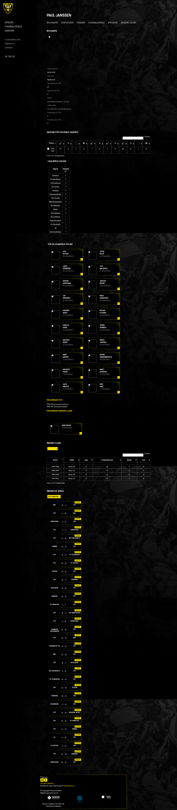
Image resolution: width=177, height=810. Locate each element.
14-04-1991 (77, 585)
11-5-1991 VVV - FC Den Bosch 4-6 (59, 109)
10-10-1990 (77, 709)
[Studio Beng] (106, 798)
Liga (86, 460)
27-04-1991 (77, 568)
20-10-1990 (77, 693)
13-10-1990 (77, 701)
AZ (55, 228)
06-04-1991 (77, 602)
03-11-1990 (77, 676)
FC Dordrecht (55, 224)
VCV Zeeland (55, 213)
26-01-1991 (77, 626)
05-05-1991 (77, 552)
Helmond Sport (55, 220)
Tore (143, 460)
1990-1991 (53, 150)
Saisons (9, 30)
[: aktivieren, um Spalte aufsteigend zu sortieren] (60, 144)
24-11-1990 (77, 660)
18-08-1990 (77, 759)
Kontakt (9, 48)
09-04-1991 (77, 593)
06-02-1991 (77, 618)
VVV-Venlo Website (46, 783)
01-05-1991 (77, 560)
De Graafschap (55, 232)
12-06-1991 (77, 502)
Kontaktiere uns (69, 786)
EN (9, 56)
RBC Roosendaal (55, 202)
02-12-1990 (77, 651)
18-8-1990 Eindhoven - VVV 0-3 (58, 102)
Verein (72, 460)
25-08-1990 (78, 751)
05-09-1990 (78, 726)
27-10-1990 (77, 685)
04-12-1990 (77, 643)
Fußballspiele (13, 26)
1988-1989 (55, 471)
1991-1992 (55, 479)
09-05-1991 (77, 543)
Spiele (129, 460)
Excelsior (55, 175)
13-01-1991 (77, 635)
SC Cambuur (55, 217)
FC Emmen (55, 187)
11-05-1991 (77, 535)
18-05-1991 (77, 527)
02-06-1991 (77, 519)
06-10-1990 (77, 718)
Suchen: (147, 137)
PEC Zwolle (55, 198)
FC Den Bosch (55, 179)
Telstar (55, 209)
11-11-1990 (77, 668)
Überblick (10, 44)
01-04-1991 (77, 610)
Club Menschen (12, 40)
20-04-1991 (77, 577)
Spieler (9, 22)
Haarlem (55, 190)
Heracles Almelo (55, 194)
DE (13, 56)
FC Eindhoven (55, 183)
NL (6, 56)
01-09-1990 (77, 734)
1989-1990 (55, 475)
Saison (51, 143)
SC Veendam (55, 205)
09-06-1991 (77, 510)
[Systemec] (79, 802)
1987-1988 (55, 467)
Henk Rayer (66, 425)
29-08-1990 (77, 743)
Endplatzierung (107, 460)
